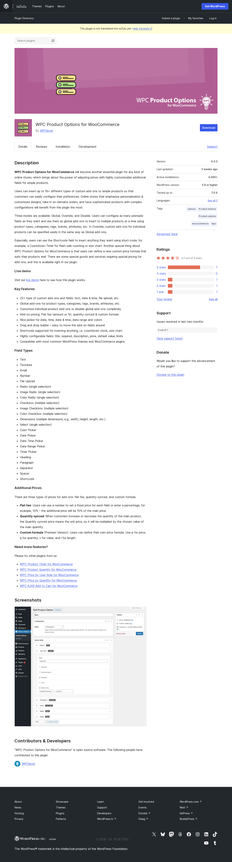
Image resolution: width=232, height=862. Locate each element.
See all (213, 299)
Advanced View (167, 234)
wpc (214, 223)
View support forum (170, 338)
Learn (100, 801)
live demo (32, 280)
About (18, 801)
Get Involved (146, 801)
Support (212, 146)
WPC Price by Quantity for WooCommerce (48, 580)
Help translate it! (142, 28)
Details (22, 146)
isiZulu (52, 839)
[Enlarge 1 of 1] (141, 611)
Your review (164, 299)
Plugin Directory (24, 18)
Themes (61, 807)
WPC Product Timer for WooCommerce (46, 564)
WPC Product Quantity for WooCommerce (48, 569)
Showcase (62, 801)
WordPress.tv (106, 818)
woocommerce (200, 223)
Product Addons (207, 209)
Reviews (41, 146)
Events (142, 807)
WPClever (46, 130)
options (192, 209)
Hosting (19, 813)
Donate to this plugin (170, 374)
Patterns (61, 818)
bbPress (186, 813)
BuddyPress (188, 818)
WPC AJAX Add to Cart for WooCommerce (49, 586)
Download (208, 127)
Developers (104, 813)
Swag (143, 818)
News (17, 807)
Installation (63, 146)
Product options (207, 216)
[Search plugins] (53, 40)
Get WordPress (215, 6)
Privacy (18, 818)
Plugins (60, 813)
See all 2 (213, 200)
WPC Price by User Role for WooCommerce (49, 575)
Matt (184, 807)
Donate (144, 813)
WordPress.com (191, 801)
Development (87, 146)
